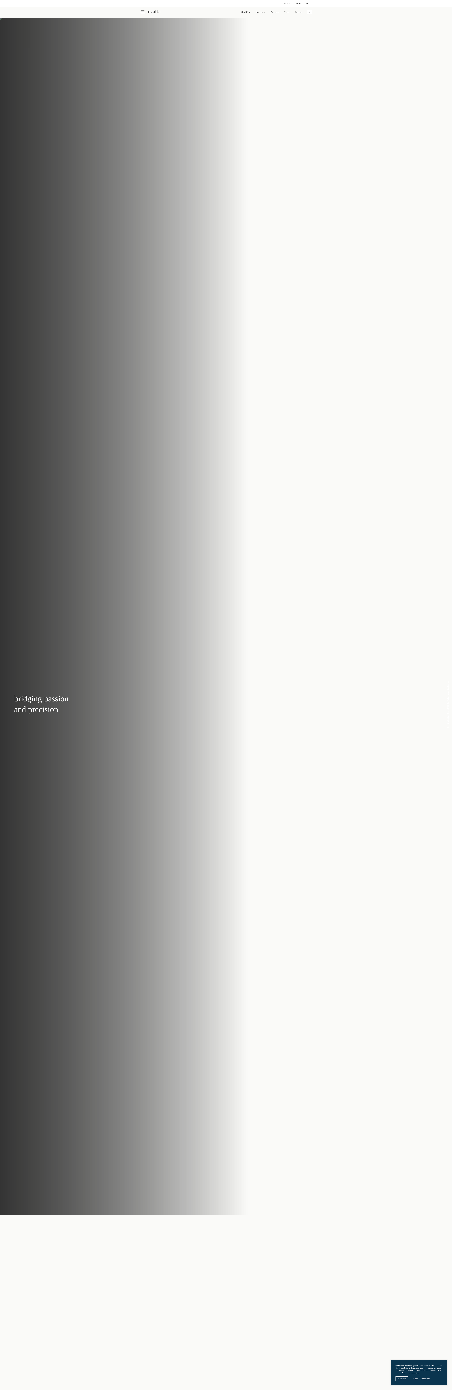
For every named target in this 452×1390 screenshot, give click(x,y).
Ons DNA (245, 12)
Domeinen (260, 12)
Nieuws (298, 3)
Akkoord (402, 1379)
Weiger (415, 1379)
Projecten (274, 12)
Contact (298, 12)
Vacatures (287, 3)
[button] (308, 3)
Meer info (425, 1379)
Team (286, 12)
